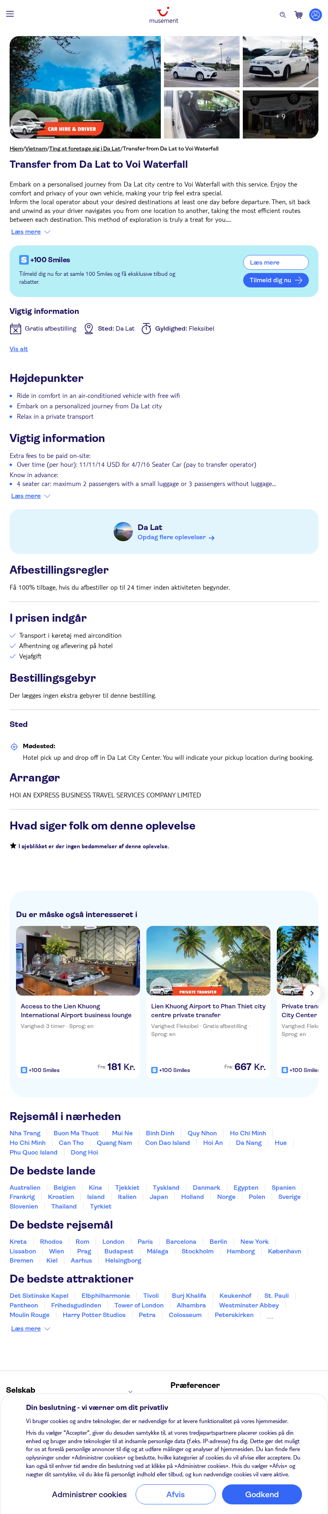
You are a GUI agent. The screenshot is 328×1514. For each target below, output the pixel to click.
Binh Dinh (160, 1133)
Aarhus (81, 1260)
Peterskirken (234, 1315)
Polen (257, 1197)
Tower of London (139, 1305)
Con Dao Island (167, 1143)
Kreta (18, 1241)
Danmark (206, 1187)
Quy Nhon (202, 1133)
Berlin (218, 1241)
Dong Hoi (84, 1152)
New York (254, 1241)
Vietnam (36, 148)
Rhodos (51, 1241)
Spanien (284, 1187)
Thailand (64, 1206)
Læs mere (26, 232)
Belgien (65, 1187)
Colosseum (185, 1315)
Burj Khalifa (189, 1295)
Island (96, 1197)
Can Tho (71, 1143)
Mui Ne (122, 1133)
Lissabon (23, 1251)
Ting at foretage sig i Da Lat (84, 148)
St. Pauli (276, 1295)
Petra (147, 1315)
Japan (159, 1197)
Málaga (157, 1251)
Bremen (21, 1260)
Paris (145, 1241)
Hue (281, 1143)
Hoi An (213, 1143)
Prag (84, 1251)
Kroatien (61, 1197)
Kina (95, 1187)
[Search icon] (283, 15)
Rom (82, 1241)
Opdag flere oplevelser (172, 537)
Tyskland (166, 1187)
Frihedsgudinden (76, 1305)
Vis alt (19, 349)
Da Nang (249, 1143)
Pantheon (24, 1305)
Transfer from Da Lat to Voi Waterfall (170, 148)
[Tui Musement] (164, 15)
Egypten (246, 1187)
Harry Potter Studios (94, 1315)
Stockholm (198, 1251)
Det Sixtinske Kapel (39, 1295)
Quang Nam (114, 1143)
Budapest (119, 1251)
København (284, 1251)
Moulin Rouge (30, 1315)
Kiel (52, 1260)
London (113, 1241)
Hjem (16, 148)
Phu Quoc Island (34, 1152)
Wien (56, 1251)
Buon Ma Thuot (76, 1133)
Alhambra (191, 1305)
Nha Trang (25, 1133)
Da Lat (150, 527)
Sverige (289, 1197)
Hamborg (241, 1251)
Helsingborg (123, 1260)
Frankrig (22, 1197)
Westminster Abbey (249, 1305)
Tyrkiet (101, 1206)
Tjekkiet (127, 1187)
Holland (192, 1197)
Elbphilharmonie (106, 1295)
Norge (226, 1197)
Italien (127, 1197)
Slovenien (24, 1206)
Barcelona (181, 1241)
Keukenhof (235, 1295)
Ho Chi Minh (248, 1133)
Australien (25, 1187)
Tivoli (151, 1295)
